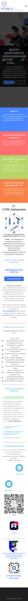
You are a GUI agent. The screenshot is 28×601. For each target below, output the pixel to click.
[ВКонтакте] (9, 484)
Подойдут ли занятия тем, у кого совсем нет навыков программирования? (13, 432)
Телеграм (19, 474)
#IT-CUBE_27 (7, 8)
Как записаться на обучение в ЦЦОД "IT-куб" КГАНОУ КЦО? (13, 397)
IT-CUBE (20, 82)
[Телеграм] (19, 468)
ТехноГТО (14, 111)
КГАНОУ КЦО (9, 82)
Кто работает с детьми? (13, 438)
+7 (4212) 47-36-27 (16, 414)
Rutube (14, 533)
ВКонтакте (9, 490)
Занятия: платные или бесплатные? (11, 427)
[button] (14, 397)
